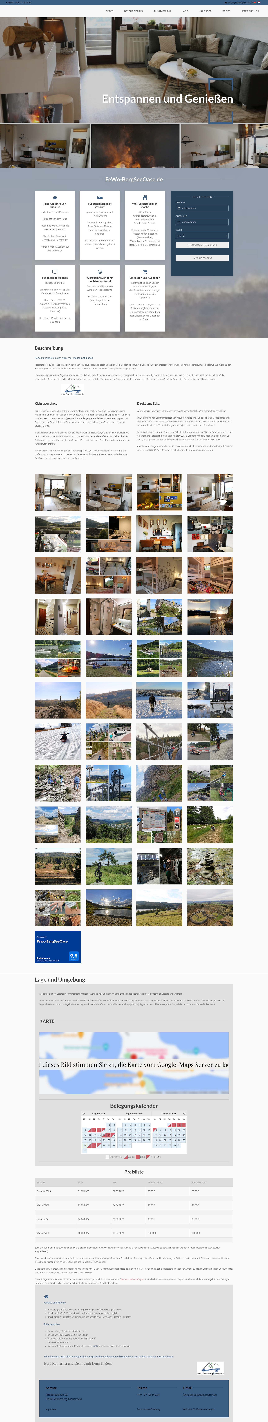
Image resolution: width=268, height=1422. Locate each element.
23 (114, 1140)
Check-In (180, 202)
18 (90, 1140)
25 (90, 1145)
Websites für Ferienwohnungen (198, 1409)
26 (95, 1145)
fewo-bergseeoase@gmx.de (238, 3)
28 (104, 1145)
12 (95, 1135)
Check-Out (182, 216)
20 (99, 1140)
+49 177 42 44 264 (148, 1394)
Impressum (51, 1409)
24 (85, 1145)
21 (104, 1140)
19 (95, 1140)
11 (90, 1135)
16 (114, 1135)
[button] (58, 492)
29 (109, 1145)
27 (99, 1145)
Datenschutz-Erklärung (148, 1409)
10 (85, 1135)
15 (109, 1135)
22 (109, 1140)
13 (99, 1135)
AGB (95, 1346)
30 (114, 1145)
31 (85, 1150)
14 (104, 1135)
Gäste (179, 230)
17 (85, 1140)
